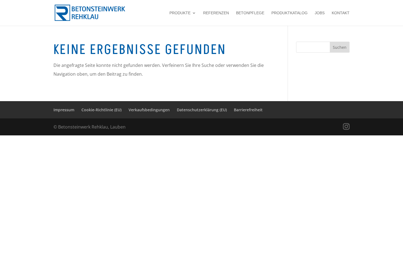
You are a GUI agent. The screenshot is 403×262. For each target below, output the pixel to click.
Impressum (63, 109)
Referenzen (216, 13)
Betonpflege (250, 13)
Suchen (340, 47)
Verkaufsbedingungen (149, 109)
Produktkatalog (289, 13)
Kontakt (341, 13)
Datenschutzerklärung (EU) (202, 109)
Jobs (320, 13)
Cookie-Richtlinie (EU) (101, 109)
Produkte (180, 13)
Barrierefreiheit (248, 109)
